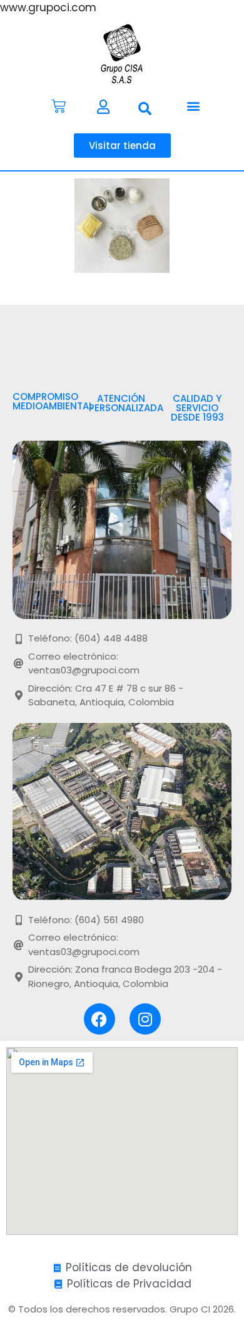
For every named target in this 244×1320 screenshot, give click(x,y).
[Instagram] (145, 1019)
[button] (145, 109)
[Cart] (58, 106)
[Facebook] (99, 1019)
